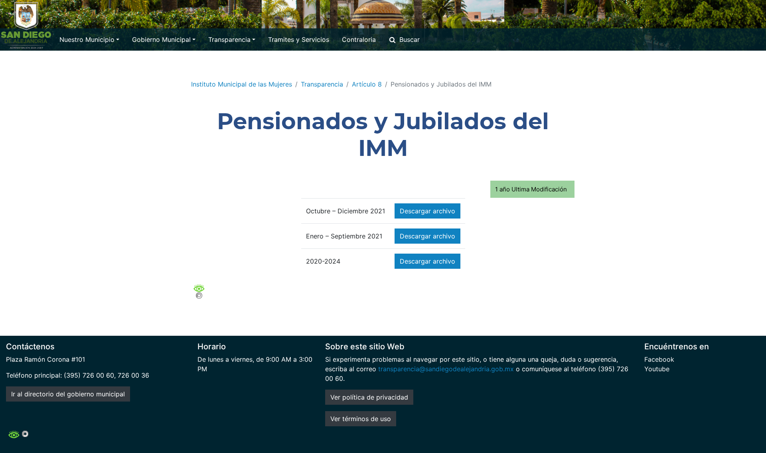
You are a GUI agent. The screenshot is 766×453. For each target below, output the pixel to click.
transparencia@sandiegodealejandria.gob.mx (446, 369)
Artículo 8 (367, 84)
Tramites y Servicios (298, 39)
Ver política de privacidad (369, 397)
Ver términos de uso (360, 419)
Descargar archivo (427, 211)
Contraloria (359, 39)
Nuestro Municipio (87, 39)
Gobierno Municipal (161, 39)
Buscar (409, 39)
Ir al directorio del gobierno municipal (68, 394)
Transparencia (229, 39)
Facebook (659, 359)
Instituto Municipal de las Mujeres (241, 84)
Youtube (656, 369)
